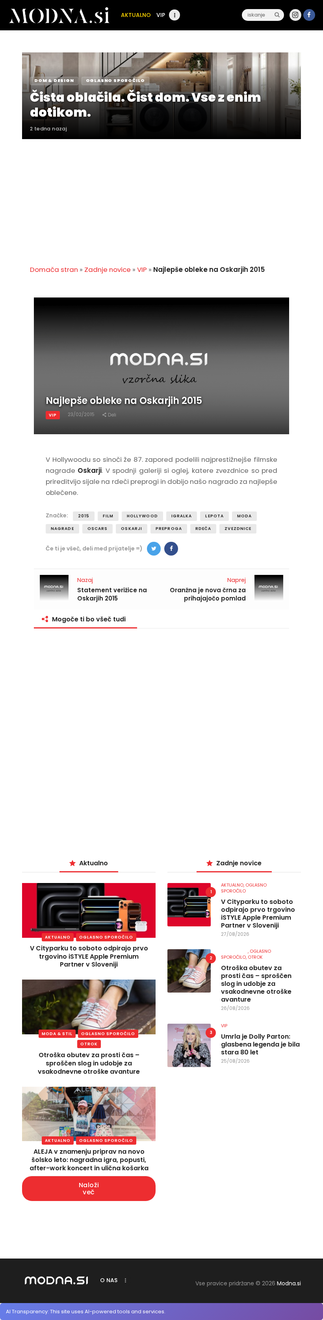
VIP (142, 269)
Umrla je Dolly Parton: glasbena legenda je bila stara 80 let (260, 1044)
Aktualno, (233, 885)
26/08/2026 (235, 1008)
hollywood (142, 516)
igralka (181, 516)
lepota (214, 516)
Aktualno (58, 937)
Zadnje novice (107, 269)
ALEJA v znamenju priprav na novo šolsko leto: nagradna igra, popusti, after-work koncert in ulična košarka (89, 1160)
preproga (169, 529)
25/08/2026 (235, 1061)
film (108, 516)
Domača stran (54, 269)
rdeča (203, 529)
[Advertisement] (161, 197)
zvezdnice (238, 529)
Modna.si (289, 1283)
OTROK (89, 1044)
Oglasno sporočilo (106, 937)
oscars (97, 529)
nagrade (62, 529)
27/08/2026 (235, 934)
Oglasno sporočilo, (246, 954)
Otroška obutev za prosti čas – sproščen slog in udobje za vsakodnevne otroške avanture (89, 1063)
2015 (83, 516)
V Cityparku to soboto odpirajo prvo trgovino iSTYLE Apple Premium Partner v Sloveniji (89, 956)
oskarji (131, 529)
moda (244, 516)
